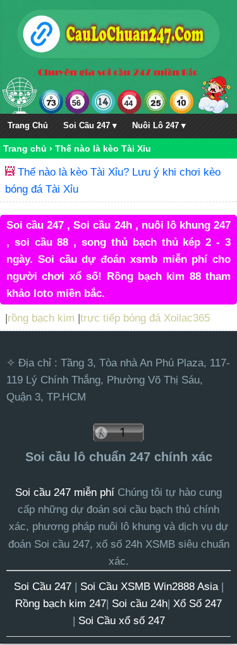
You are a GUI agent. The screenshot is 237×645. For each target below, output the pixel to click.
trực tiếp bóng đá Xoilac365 (145, 318)
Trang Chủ (28, 125)
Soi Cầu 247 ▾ (90, 125)
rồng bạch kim (41, 318)
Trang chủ (25, 148)
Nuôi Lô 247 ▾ (159, 125)
